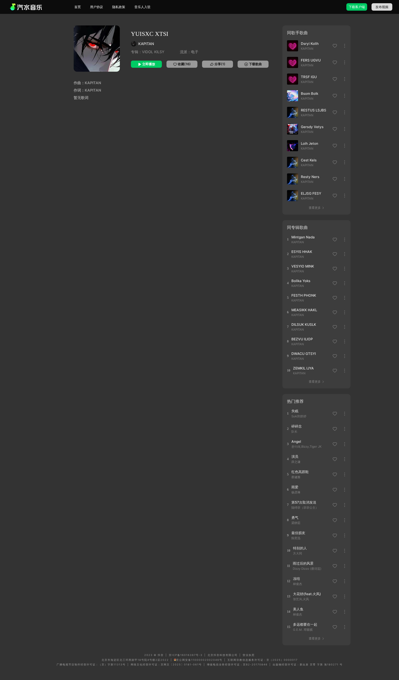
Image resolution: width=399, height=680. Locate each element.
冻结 (296, 578)
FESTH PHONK (303, 295)
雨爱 (294, 487)
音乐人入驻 (142, 7)
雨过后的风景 (303, 563)
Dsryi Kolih (310, 43)
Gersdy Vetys (312, 127)
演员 (294, 456)
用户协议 (96, 7)
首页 (77, 7)
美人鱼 (298, 609)
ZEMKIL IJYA (303, 368)
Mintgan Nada (303, 237)
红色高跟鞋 (300, 472)
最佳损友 (298, 533)
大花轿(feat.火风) (307, 594)
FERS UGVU (311, 60)
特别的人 (300, 548)
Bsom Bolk (309, 93)
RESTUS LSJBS (313, 110)
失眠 (294, 411)
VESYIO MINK (302, 266)
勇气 (294, 517)
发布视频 (381, 7)
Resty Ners (310, 177)
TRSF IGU (309, 77)
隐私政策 (118, 7)
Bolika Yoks (300, 281)
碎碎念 (296, 426)
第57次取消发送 (303, 502)
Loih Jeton (309, 143)
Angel (296, 441)
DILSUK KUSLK (303, 324)
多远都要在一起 (305, 624)
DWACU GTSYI (303, 353)
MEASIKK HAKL (304, 310)
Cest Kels (309, 160)
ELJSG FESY (311, 193)
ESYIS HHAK (301, 251)
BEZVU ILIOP (302, 339)
